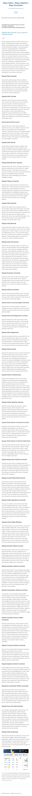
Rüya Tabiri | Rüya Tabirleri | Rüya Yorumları (16, 4)
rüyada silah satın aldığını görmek (13, 776)
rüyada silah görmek (25, 773)
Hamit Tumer (23, 778)
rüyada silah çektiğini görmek (13, 773)
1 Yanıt (3, 38)
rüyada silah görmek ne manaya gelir (10, 775)
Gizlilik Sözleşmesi (5, 793)
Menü (16, 12)
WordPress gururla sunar (16, 793)
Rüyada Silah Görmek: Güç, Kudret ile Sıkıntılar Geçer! (14, 33)
